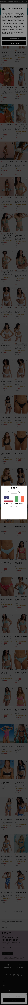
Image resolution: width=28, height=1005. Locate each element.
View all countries (14, 506)
